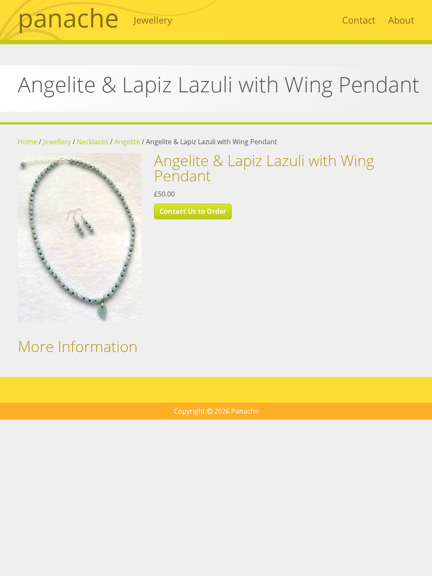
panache (68, 17)
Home (27, 141)
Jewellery (153, 19)
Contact (358, 19)
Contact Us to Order (192, 211)
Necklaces (92, 141)
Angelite (127, 141)
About (401, 19)
